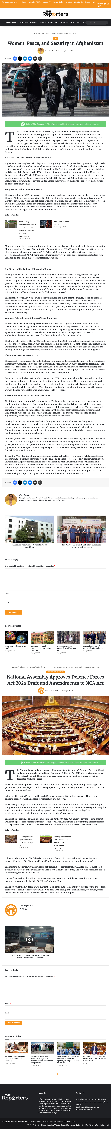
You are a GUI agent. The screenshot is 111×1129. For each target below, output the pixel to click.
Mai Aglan (48, 51)
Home (24, 2)
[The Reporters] (55, 13)
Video (72, 23)
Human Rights (30, 23)
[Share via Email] (35, 58)
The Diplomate (62, 23)
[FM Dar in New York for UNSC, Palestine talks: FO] (94, 637)
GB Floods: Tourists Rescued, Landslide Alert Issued (67, 648)
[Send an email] (52, 51)
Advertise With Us (35, 2)
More (79, 23)
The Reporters (36, 1122)
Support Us (47, 2)
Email (8, 602)
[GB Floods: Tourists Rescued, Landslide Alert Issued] (68, 637)
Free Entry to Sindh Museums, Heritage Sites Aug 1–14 (41, 648)
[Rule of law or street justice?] (46, 224)
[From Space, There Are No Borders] (16, 637)
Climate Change (46, 23)
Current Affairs (11, 23)
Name (8, 593)
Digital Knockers (69, 1122)
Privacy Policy (58, 2)
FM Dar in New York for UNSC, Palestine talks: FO (93, 647)
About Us (69, 2)
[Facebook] (15, 58)
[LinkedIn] (25, 58)
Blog (43, 33)
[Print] (40, 58)
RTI (21, 23)
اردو (93, 2)
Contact (87, 2)
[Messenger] (30, 58)
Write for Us (78, 2)
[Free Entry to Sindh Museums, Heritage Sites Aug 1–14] (42, 637)
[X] (20, 58)
